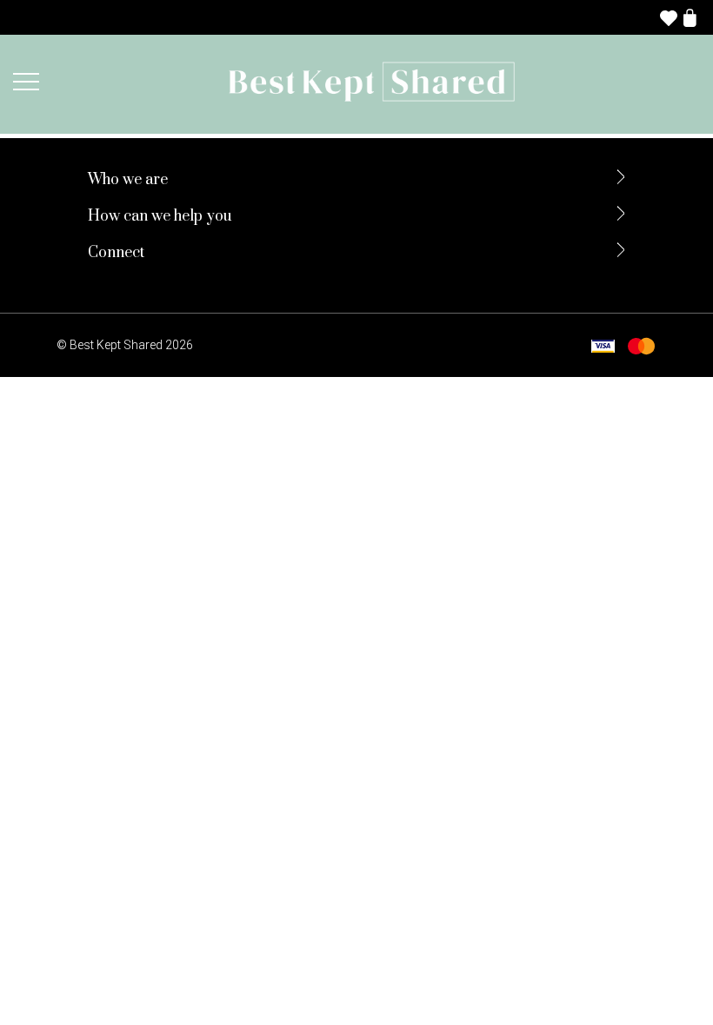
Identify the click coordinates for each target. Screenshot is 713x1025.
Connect (116, 252)
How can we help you (160, 216)
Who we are (128, 179)
